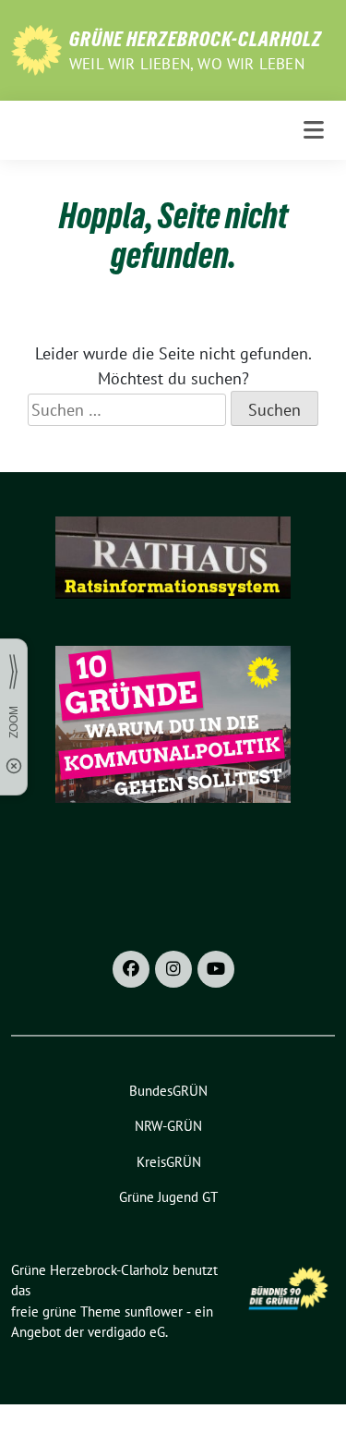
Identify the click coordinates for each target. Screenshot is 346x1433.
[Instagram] (173, 969)
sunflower (154, 1311)
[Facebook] (131, 969)
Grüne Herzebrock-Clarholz (195, 39)
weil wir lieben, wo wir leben (186, 64)
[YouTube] (215, 969)
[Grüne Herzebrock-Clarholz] (36, 48)
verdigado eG (126, 1332)
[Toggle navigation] (313, 130)
